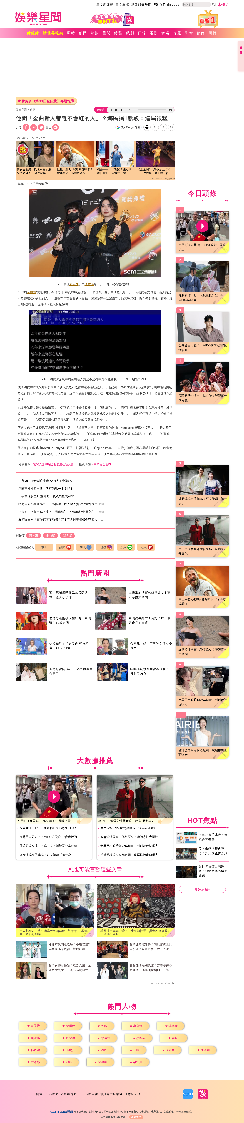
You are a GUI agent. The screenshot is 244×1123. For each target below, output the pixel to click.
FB (156, 4)
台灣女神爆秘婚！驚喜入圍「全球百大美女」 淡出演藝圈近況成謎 (70, 968)
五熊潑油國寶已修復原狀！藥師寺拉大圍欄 (129, 837)
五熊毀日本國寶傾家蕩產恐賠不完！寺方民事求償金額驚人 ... (60, 519)
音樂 (165, 33)
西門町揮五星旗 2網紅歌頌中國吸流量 (44, 821)
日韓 (142, 33)
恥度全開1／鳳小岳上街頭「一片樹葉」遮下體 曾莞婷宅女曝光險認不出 (154, 171)
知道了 (138, 1117)
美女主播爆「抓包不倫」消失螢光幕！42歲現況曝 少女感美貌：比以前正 (34, 171)
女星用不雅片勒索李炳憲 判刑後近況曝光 (129, 846)
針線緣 (33, 33)
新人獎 (74, 284)
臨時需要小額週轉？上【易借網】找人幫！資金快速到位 (56, 504)
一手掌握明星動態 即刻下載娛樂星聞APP (46, 496)
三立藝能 (122, 4)
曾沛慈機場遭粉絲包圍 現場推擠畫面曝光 (129, 855)
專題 (177, 33)
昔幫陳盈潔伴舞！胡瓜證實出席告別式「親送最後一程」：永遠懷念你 (151, 947)
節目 (201, 33)
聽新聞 (100, 109)
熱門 (83, 33)
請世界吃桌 (53, 33)
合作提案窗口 (116, 1094)
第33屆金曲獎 (102, 464)
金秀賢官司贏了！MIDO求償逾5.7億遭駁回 (48, 837)
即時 (71, 33)
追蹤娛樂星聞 (141, 4)
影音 (189, 33)
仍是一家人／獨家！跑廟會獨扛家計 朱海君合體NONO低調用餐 (114, 171)
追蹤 (103, 547)
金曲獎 (31, 292)
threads (173, 4)
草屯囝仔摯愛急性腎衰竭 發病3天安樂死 (126, 821)
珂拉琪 (89, 284)
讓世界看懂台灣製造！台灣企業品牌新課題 (213, 871)
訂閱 (62, 547)
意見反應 (134, 1094)
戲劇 (130, 33)
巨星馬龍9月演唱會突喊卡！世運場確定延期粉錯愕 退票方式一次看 (75, 171)
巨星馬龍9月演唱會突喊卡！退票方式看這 (128, 828)
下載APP (44, 547)
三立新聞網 (104, 4)
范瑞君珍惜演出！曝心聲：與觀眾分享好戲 (48, 846)
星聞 (107, 33)
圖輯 (213, 33)
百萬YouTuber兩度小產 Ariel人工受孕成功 (46, 481)
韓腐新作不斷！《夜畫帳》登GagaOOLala (47, 828)
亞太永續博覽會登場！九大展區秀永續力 (213, 853)
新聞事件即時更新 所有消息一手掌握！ (45, 488)
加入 (83, 547)
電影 (154, 33)
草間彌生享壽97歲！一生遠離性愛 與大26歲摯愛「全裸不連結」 (134, 932)
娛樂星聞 (21, 109)
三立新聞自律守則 (91, 1094)
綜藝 (118, 33)
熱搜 (95, 33)
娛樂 (32, 109)
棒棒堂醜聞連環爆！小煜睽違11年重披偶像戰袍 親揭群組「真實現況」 (70, 947)
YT (162, 4)
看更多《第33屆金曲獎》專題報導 (47, 101)
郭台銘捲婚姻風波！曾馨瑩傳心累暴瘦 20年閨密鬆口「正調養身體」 (151, 968)
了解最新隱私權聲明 (114, 1117)
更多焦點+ (202, 889)
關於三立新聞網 (47, 1094)
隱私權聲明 (69, 1094)
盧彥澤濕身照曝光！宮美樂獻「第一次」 (46, 855)
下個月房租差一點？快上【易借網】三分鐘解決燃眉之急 (56, 512)
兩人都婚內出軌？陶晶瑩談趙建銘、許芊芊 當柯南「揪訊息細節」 (53, 932)
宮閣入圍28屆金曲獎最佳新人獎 (53, 464)
